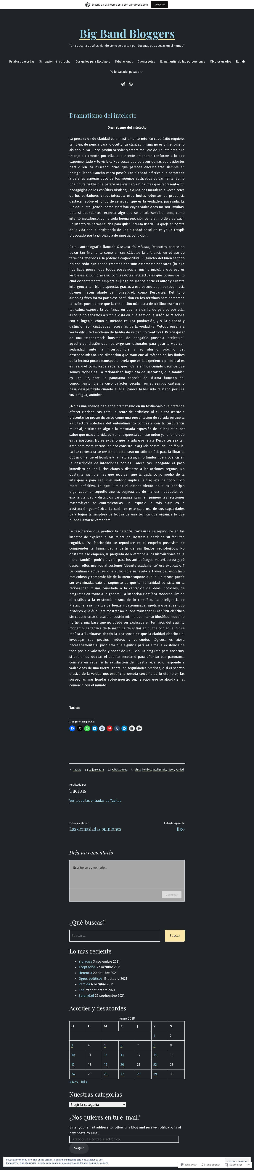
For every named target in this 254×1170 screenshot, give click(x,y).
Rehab (240, 61)
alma (138, 769)
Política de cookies (98, 1163)
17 (73, 1065)
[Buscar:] (114, 936)
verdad (180, 769)
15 (155, 1055)
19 (105, 1065)
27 (122, 1074)
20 (122, 1065)
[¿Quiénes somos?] (130, 84)
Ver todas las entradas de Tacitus (95, 801)
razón (171, 769)
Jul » (84, 1082)
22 (155, 1065)
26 (105, 1074)
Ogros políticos (90, 979)
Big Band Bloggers (127, 33)
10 (73, 1055)
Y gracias (85, 961)
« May (73, 1082)
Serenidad (86, 996)
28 (139, 1074)
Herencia (85, 973)
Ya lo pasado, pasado (124, 72)
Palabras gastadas (21, 61)
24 (73, 1074)
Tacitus (77, 769)
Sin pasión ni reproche (54, 61)
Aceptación (87, 967)
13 (122, 1055)
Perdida (84, 984)
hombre (146, 769)
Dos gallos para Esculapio (92, 61)
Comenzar (159, 4)
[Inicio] (124, 84)
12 (105, 1055)
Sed (81, 990)
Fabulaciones (124, 61)
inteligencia (159, 769)
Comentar (172, 894)
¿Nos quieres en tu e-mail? (104, 1117)
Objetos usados (220, 61)
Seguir (79, 1148)
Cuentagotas (146, 61)
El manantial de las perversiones (182, 61)
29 (155, 1074)
